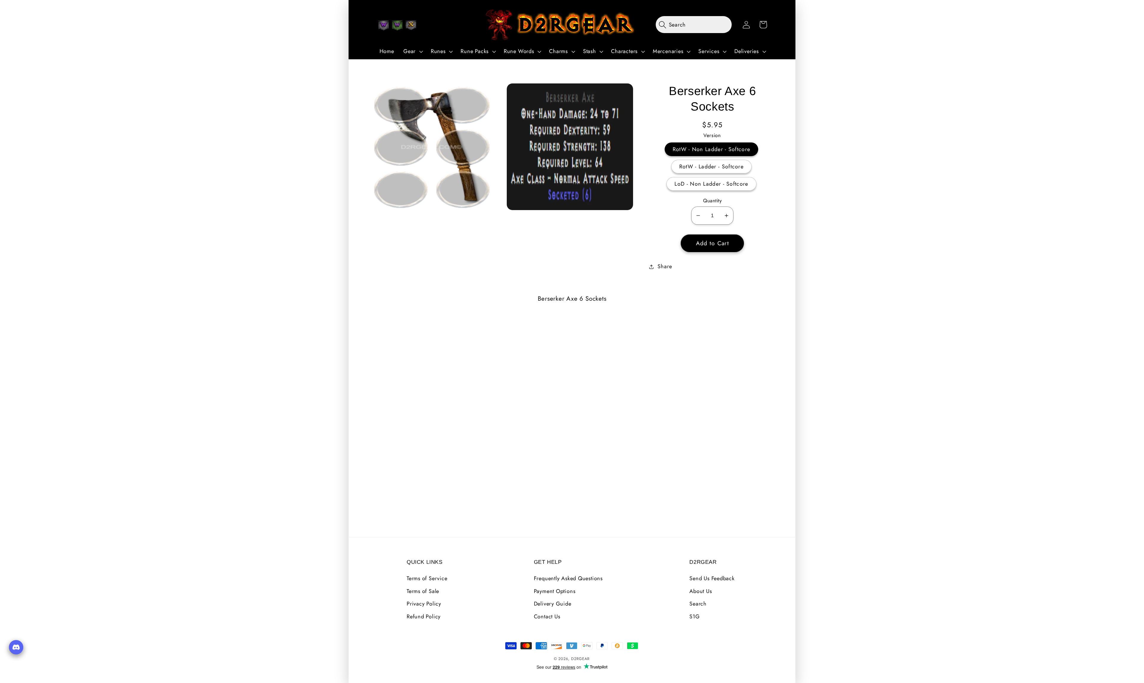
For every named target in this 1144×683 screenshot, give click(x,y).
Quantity (712, 200)
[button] (412, 52)
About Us (700, 591)
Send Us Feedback (711, 578)
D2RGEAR (580, 659)
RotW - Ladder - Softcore (711, 166)
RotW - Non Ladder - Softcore (711, 149)
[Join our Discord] (16, 647)
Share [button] (665, 266)
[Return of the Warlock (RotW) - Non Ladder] (383, 25)
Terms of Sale (423, 591)
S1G (694, 616)
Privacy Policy (424, 604)
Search (698, 604)
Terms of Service (427, 578)
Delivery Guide (552, 604)
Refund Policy (424, 616)
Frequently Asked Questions (568, 578)
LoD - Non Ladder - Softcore (711, 184)
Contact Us (547, 616)
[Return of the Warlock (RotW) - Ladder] (397, 25)
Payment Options (555, 591)
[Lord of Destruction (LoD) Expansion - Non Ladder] (411, 25)
